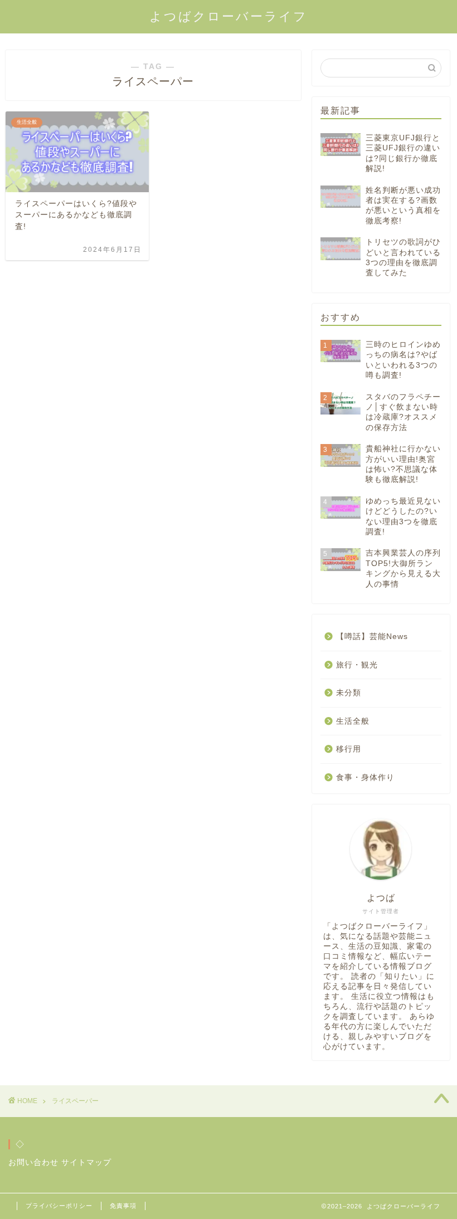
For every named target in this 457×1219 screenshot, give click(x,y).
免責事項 (123, 1205)
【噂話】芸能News (372, 636)
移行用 (348, 749)
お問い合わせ (33, 1162)
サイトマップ (86, 1162)
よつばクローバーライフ (228, 16)
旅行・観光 (357, 665)
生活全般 (353, 721)
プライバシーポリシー (59, 1205)
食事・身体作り (365, 777)
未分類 (348, 693)
